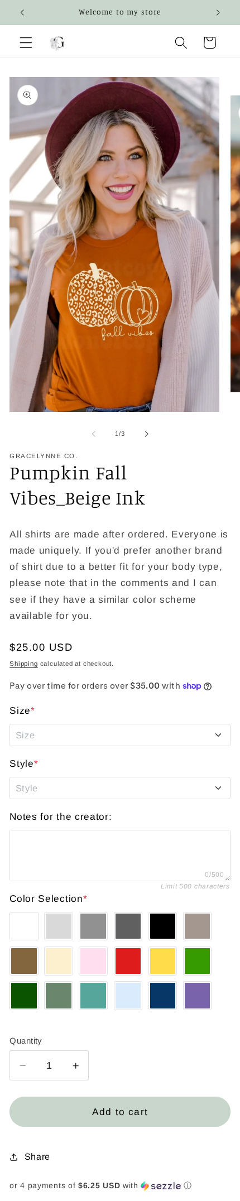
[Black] (162, 926)
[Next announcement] (218, 12)
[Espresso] (24, 961)
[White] (24, 926)
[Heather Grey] (58, 926)
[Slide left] (93, 433)
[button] (26, 42)
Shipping (23, 663)
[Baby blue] (128, 995)
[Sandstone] (197, 926)
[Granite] (93, 926)
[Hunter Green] (24, 995)
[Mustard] (162, 961)
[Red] (128, 961)
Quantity (25, 1040)
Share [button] (37, 1156)
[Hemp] (58, 995)
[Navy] (162, 995)
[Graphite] (128, 926)
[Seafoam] (93, 995)
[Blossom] (93, 961)
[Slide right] (146, 433)
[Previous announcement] (21, 12)
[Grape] (197, 995)
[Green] (197, 961)
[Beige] (58, 961)
